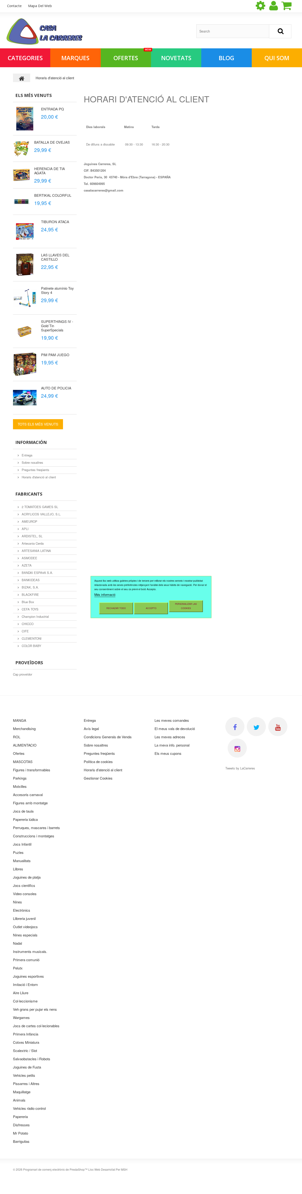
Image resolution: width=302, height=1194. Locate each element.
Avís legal (91, 728)
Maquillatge (21, 1091)
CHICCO (27, 624)
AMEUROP (29, 521)
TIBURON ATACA (55, 221)
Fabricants (28, 494)
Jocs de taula (23, 811)
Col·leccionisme (25, 1000)
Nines (17, 901)
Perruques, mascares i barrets (36, 827)
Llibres (18, 868)
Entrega (26, 455)
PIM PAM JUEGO (55, 354)
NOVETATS (176, 58)
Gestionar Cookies (98, 778)
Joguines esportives (28, 976)
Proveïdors (29, 662)
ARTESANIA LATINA (36, 550)
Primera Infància (25, 1033)
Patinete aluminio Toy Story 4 (57, 290)
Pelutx (18, 967)
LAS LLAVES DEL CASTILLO (55, 257)
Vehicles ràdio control (29, 1108)
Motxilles (20, 786)
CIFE (25, 631)
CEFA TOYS (29, 609)
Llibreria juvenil (24, 918)
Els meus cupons (168, 753)
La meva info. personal (172, 745)
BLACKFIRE (30, 594)
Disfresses (21, 1124)
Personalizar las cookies (186, 606)
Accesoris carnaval (28, 794)
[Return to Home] (21, 78)
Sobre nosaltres (32, 462)
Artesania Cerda (32, 543)
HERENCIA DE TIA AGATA (49, 170)
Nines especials (25, 934)
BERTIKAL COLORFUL (52, 195)
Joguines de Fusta (27, 1067)
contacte (14, 5)
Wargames (21, 1017)
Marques (75, 58)
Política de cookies (98, 761)
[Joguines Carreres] (44, 31)
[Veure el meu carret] (290, 5)
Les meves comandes (172, 720)
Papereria (20, 1116)
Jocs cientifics (24, 885)
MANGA (19, 720)
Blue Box (27, 602)
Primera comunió (26, 959)
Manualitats (22, 860)
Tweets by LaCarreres (240, 768)
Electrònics (21, 910)
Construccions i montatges (33, 835)
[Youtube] (277, 726)
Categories (25, 58)
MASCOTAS (23, 761)
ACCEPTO (151, 608)
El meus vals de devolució (175, 728)
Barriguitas (21, 1141)
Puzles (18, 852)
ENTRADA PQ (52, 108)
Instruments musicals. (30, 951)
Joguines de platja (27, 877)
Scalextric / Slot (25, 1050)
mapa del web (40, 5)
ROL (16, 736)
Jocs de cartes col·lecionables (36, 1025)
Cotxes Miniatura (26, 1042)
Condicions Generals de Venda (107, 736)
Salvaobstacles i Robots (31, 1058)
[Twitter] (256, 726)
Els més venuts (33, 95)
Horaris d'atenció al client (38, 477)
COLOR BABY (31, 645)
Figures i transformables (31, 769)
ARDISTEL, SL (31, 536)
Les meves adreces (170, 736)
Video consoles (25, 893)
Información (31, 442)
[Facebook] (234, 726)
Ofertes (132, 55)
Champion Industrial (35, 616)
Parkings (20, 778)
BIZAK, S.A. (30, 587)
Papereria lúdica (25, 819)
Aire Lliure (20, 992)
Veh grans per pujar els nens (35, 1009)
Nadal (17, 943)
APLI (25, 528)
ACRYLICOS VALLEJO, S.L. (41, 514)
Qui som (276, 58)
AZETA (26, 565)
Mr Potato (20, 1133)
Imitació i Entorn (25, 984)
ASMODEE (29, 558)
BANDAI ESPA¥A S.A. (37, 572)
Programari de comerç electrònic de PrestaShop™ (55, 1169)
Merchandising (24, 728)
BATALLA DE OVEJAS (52, 142)
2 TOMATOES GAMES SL (39, 507)
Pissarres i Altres (26, 1083)
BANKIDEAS (30, 580)
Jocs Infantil (22, 844)
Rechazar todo (116, 608)
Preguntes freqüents (35, 470)
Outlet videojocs (25, 926)
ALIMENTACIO (25, 745)
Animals (19, 1100)
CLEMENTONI (31, 638)
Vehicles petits (24, 1075)
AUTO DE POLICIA (56, 387)
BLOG (226, 58)
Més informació (104, 594)
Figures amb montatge (30, 802)
